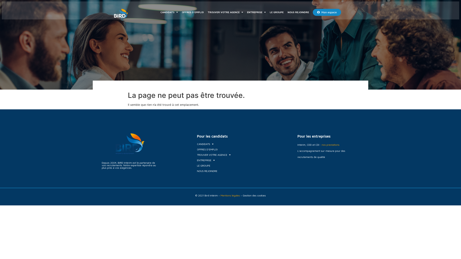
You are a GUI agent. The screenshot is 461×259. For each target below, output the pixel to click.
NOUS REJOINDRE (298, 12)
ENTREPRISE (254, 12)
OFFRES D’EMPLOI (193, 12)
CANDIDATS (167, 12)
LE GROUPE (277, 12)
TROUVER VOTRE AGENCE (224, 12)
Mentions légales (230, 195)
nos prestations (330, 144)
